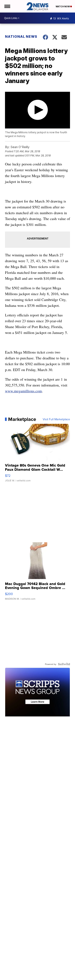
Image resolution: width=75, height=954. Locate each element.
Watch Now (63, 6)
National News (21, 36)
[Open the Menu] (7, 6)
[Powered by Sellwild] (64, 664)
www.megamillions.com (23, 390)
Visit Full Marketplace (56, 419)
